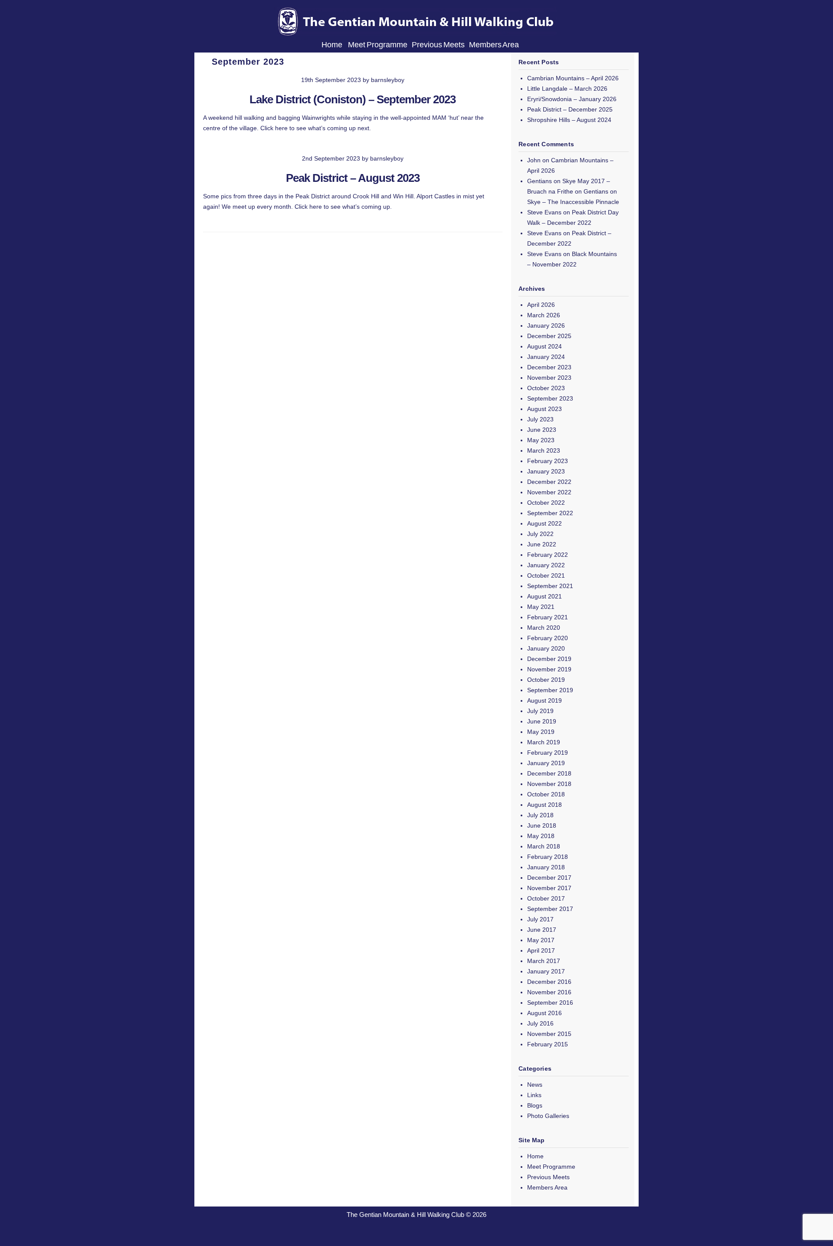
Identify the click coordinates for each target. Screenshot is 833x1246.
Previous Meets (438, 44)
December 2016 (549, 981)
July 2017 (540, 919)
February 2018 (547, 856)
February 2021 (547, 617)
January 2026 (546, 325)
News (534, 1084)
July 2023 (540, 419)
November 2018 (549, 783)
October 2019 (546, 679)
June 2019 (541, 721)
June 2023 (541, 429)
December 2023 (549, 367)
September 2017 (550, 908)
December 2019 (549, 658)
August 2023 (544, 408)
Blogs (534, 1105)
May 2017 (540, 940)
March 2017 (543, 960)
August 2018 (544, 804)
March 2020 (543, 627)
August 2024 (544, 346)
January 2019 (546, 762)
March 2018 (543, 846)
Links (534, 1094)
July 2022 (540, 533)
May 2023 (540, 440)
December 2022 (549, 481)
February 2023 (547, 460)
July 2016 (540, 1023)
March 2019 (543, 742)
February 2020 (547, 638)
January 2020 (546, 648)
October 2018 (546, 794)
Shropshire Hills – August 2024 (569, 119)
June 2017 (541, 929)
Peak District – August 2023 (353, 178)
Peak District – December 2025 (570, 109)
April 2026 (541, 304)
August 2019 (544, 700)
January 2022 (546, 565)
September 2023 (550, 398)
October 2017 (546, 898)
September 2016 (550, 1002)
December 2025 (549, 335)
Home (332, 44)
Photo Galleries (548, 1115)
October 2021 (546, 575)
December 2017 (549, 877)
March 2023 (543, 450)
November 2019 (549, 669)
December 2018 (549, 773)
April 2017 (541, 950)
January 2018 (546, 867)
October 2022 (546, 502)
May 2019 (540, 731)
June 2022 (541, 544)
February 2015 (547, 1044)
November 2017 (549, 887)
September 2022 (550, 513)
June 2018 (541, 825)
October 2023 (546, 388)
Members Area (494, 44)
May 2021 (540, 606)
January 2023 (546, 471)
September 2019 (550, 690)
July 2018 (540, 815)
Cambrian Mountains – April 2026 (573, 78)
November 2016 (549, 992)
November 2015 (549, 1033)
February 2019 (547, 752)
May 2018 (540, 835)
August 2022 (544, 523)
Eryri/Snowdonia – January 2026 (572, 98)
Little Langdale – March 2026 (567, 88)
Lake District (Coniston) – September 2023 (352, 99)
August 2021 (544, 596)
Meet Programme (377, 44)
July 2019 (540, 710)
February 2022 (547, 554)
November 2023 (549, 377)
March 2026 (543, 315)
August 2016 (544, 1012)
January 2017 (546, 971)
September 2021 (550, 585)
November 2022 (549, 492)
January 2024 (546, 356)
